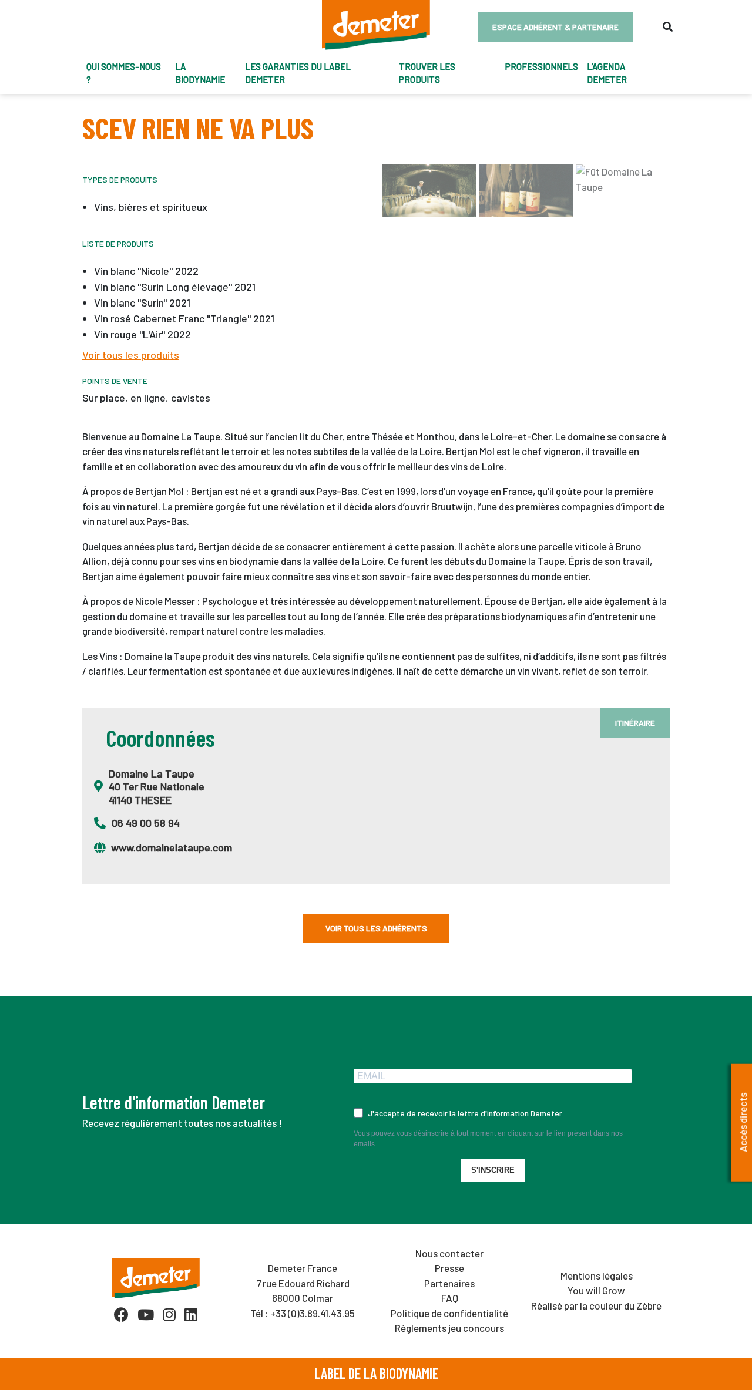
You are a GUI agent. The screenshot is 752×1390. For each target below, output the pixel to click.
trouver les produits (427, 73)
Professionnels (541, 66)
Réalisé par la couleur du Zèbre (596, 1305)
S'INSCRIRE (493, 1170)
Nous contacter (449, 1253)
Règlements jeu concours (449, 1328)
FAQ (449, 1298)
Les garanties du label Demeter (298, 73)
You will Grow (596, 1290)
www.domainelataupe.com (171, 847)
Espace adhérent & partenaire (555, 27)
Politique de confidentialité (449, 1313)
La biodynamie (200, 73)
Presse (449, 1268)
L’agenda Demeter (607, 73)
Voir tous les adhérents (376, 928)
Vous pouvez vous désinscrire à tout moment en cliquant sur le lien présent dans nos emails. (488, 1138)
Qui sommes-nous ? (123, 73)
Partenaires (449, 1283)
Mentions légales (596, 1275)
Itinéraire (635, 723)
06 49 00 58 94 (146, 822)
